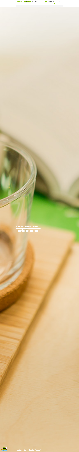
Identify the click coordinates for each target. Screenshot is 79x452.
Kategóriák (18, 5)
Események (19, 449)
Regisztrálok (50, 1)
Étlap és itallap (31, 449)
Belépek (54, 1)
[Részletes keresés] (32, 1)
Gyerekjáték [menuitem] (52, 3)
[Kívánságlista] (57, 1)
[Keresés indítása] (46, 1)
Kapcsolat (38, 449)
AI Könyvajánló (28, 1)
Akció (25, 449)
